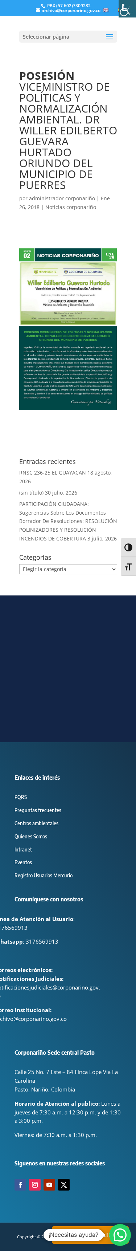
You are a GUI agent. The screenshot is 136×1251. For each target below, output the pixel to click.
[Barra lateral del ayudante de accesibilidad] (127, 8)
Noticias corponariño (70, 207)
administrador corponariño (62, 198)
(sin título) (31, 492)
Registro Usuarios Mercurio (44, 875)
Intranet (23, 849)
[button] (120, 1235)
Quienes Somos (31, 836)
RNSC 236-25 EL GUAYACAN (52, 472)
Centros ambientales (36, 823)
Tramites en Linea (90, 1234)
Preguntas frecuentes (38, 810)
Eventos (23, 862)
